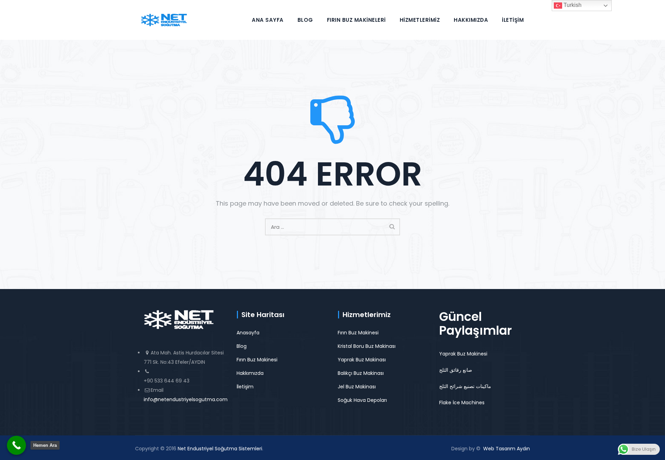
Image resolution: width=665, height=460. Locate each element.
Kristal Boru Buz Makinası (367, 346)
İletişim (513, 20)
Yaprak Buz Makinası (362, 359)
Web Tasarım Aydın (506, 448)
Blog (305, 20)
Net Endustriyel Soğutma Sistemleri (220, 448)
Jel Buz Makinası (357, 386)
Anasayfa (248, 332)
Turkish (572, 5)
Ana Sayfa (268, 20)
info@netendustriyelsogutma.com (186, 399)
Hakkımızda (471, 20)
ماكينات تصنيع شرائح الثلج (465, 386)
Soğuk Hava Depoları (362, 400)
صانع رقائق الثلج (455, 370)
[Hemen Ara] (16, 445)
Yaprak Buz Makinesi (463, 353)
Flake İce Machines (462, 402)
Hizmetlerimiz (420, 20)
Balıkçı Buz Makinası (361, 373)
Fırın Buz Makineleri (356, 20)
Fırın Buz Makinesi (257, 359)
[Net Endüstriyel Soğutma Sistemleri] (164, 20)
